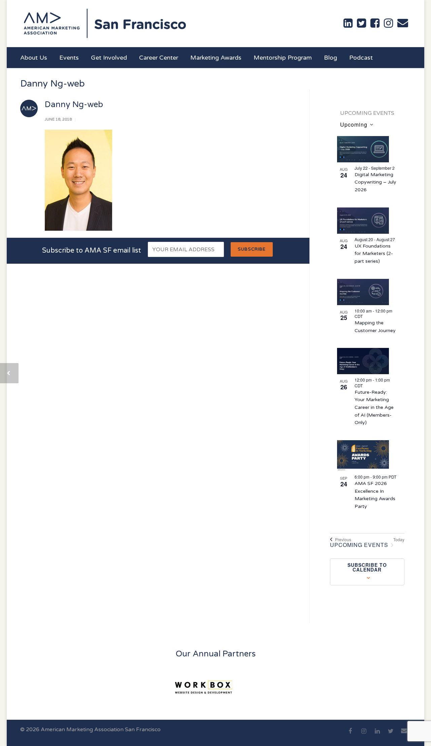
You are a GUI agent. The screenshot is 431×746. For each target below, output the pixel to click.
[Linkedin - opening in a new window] (348, 23)
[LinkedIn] (377, 735)
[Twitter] (390, 735)
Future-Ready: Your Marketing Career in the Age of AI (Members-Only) (374, 407)
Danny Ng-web (74, 104)
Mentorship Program (283, 57)
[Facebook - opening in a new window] (374, 23)
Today (398, 539)
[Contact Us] (402, 23)
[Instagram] (363, 735)
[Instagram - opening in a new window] (388, 23)
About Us (33, 57)
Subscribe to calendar (367, 567)
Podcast (361, 57)
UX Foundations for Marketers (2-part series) (374, 253)
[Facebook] (350, 735)
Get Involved (109, 57)
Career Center (158, 57)
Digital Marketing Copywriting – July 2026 (375, 182)
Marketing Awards (215, 57)
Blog (330, 57)
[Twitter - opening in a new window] (361, 23)
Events (69, 57)
